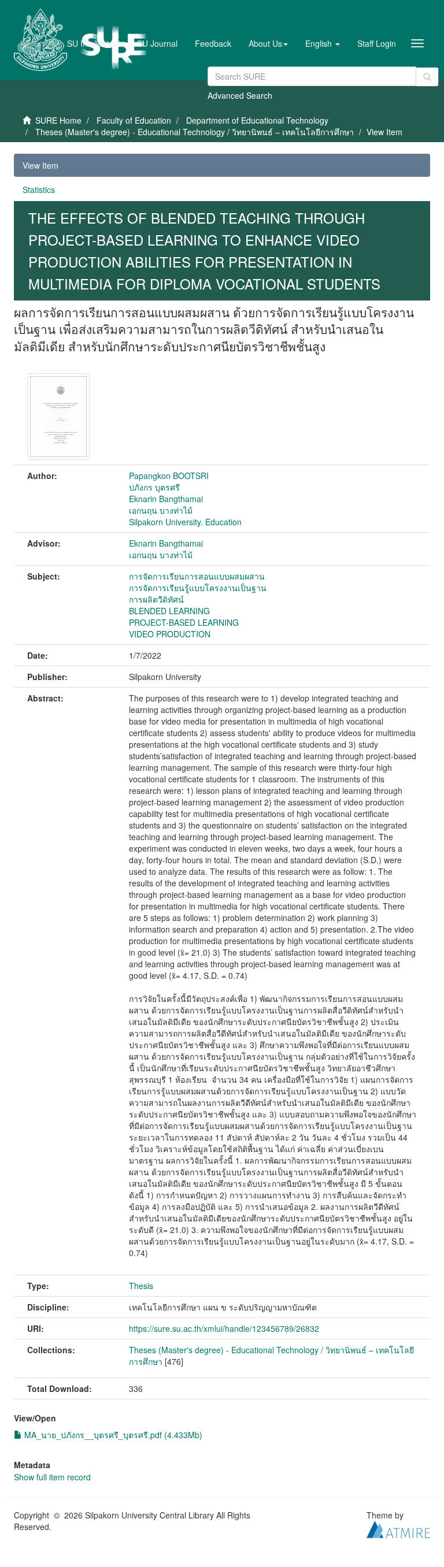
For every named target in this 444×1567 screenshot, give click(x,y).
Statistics (39, 189)
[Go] (427, 77)
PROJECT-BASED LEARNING (184, 622)
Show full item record (52, 1477)
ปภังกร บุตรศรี (154, 487)
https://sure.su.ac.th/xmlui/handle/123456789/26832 (224, 1328)
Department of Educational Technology (257, 120)
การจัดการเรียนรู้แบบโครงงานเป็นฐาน (198, 587)
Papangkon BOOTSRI (169, 475)
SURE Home (58, 120)
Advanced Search (240, 95)
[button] (268, 43)
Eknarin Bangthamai (166, 498)
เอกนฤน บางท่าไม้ (161, 510)
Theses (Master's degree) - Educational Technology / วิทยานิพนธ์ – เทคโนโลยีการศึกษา (194, 132)
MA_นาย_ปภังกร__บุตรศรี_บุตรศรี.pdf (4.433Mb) (112, 1434)
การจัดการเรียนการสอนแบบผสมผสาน (197, 576)
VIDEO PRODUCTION (169, 634)
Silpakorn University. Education (185, 522)
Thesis (141, 1285)
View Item (40, 165)
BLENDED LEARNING (169, 611)
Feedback (213, 43)
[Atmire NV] (398, 1528)
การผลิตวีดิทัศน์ (156, 599)
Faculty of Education (134, 120)
